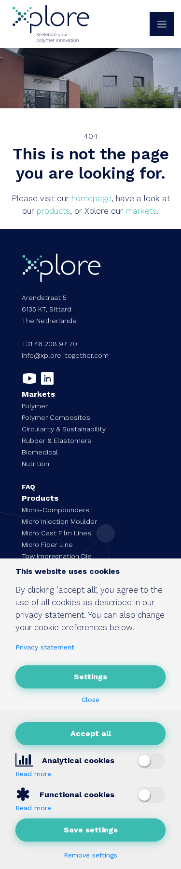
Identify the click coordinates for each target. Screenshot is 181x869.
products (53, 211)
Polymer (35, 406)
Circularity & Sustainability (64, 429)
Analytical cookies (77, 760)
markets (141, 211)
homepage (91, 198)
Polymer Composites (56, 417)
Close (90, 699)
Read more (33, 773)
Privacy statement (44, 647)
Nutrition (35, 463)
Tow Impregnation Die (57, 556)
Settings (90, 676)
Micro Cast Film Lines (56, 533)
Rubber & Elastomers (56, 440)
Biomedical (40, 452)
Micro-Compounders (55, 510)
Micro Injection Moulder (59, 521)
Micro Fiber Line (47, 544)
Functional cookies (75, 794)
